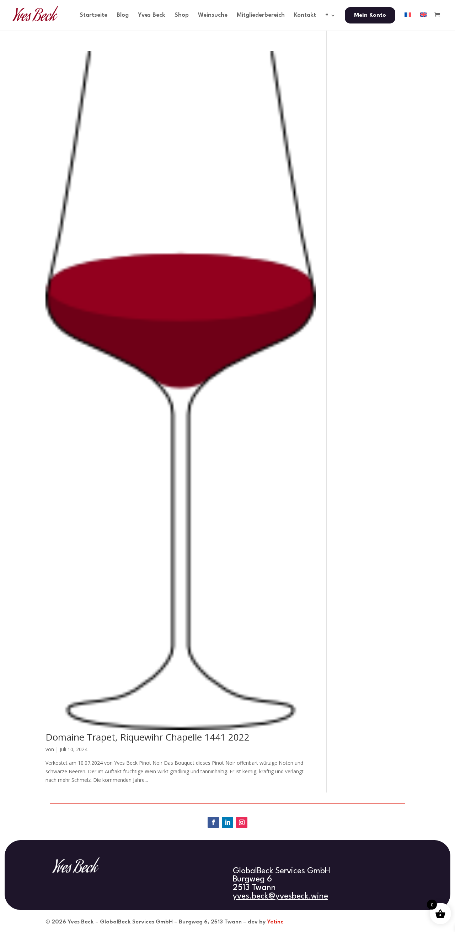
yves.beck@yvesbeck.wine (280, 896)
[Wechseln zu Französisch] (408, 21)
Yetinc (275, 922)
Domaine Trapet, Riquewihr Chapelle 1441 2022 (148, 737)
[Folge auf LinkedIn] (227, 822)
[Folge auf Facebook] (213, 822)
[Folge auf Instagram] (241, 822)
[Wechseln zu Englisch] (423, 21)
